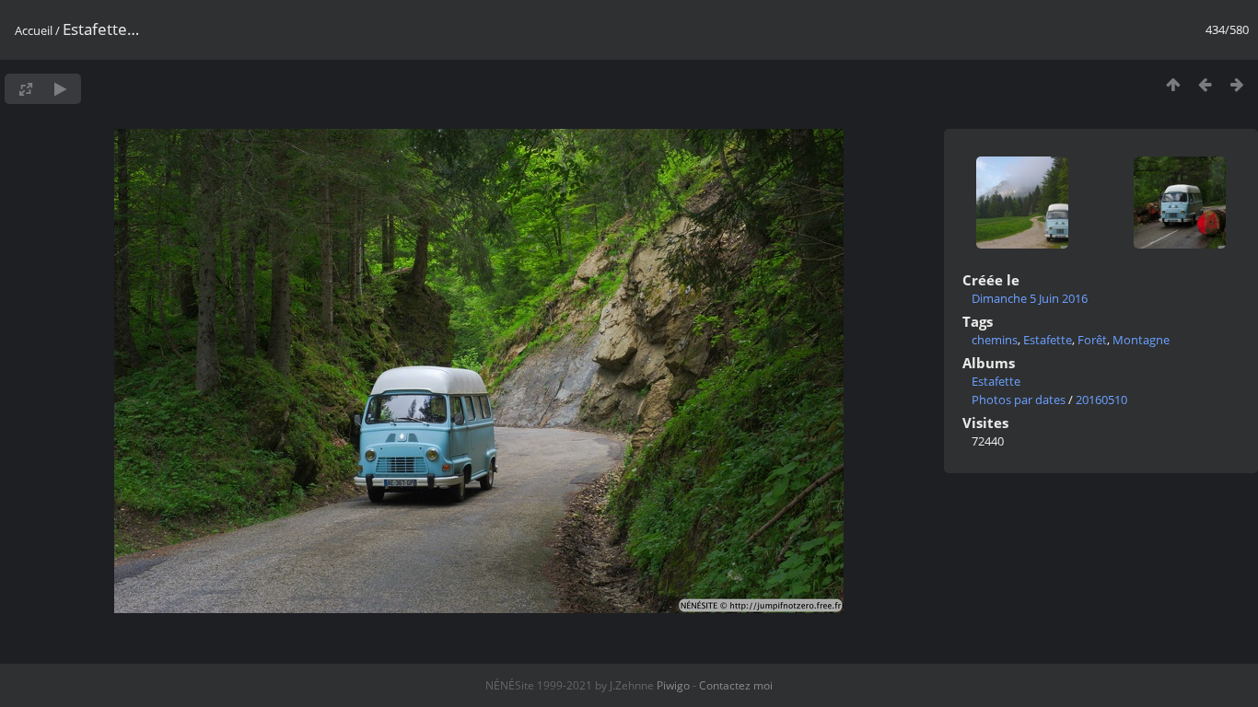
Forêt (1092, 339)
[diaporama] (60, 88)
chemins (995, 339)
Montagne (1141, 339)
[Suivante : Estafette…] (1237, 84)
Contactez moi (736, 685)
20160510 (1101, 399)
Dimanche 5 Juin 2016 (1030, 298)
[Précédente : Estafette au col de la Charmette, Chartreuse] (1205, 84)
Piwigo (673, 685)
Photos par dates (1019, 399)
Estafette (1047, 339)
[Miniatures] (1173, 84)
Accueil (33, 30)
